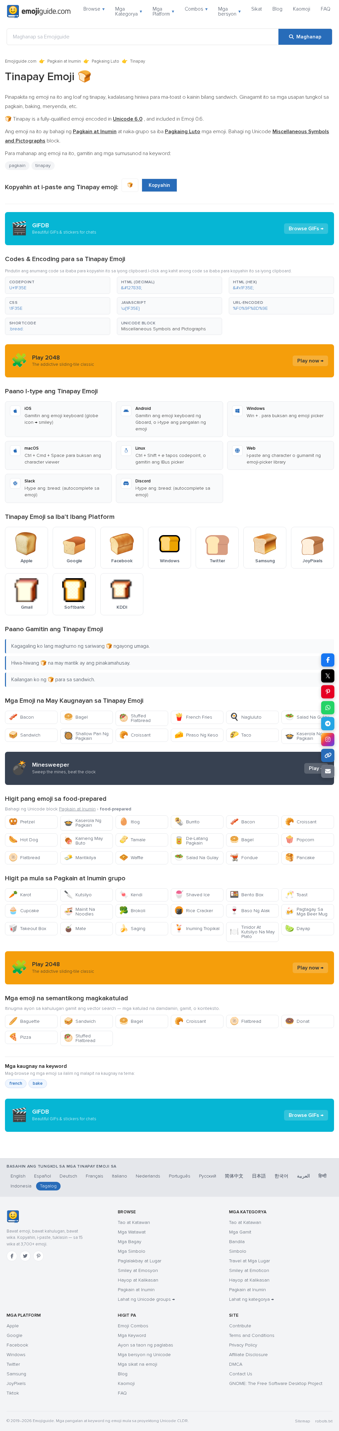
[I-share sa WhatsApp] (327, 707)
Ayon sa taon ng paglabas (145, 1345)
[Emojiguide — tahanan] (13, 1216)
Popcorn (299, 839)
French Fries (193, 717)
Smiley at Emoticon (249, 1270)
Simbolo (237, 1251)
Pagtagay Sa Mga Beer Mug (306, 912)
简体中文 (234, 1176)
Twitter (13, 1364)
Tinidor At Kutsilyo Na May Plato (252, 931)
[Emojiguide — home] (39, 11)
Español (42, 1176)
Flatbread (24, 857)
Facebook (17, 1345)
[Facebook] (12, 1256)
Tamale (132, 839)
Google (15, 1335)
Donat (297, 1021)
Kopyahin (159, 185)
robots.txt (323, 1421)
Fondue (244, 857)
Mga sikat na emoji (137, 1364)
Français (94, 1176)
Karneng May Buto (83, 841)
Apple (13, 1326)
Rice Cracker (193, 910)
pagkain (17, 165)
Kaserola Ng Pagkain (303, 736)
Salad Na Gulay (307, 717)
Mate (75, 928)
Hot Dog (23, 839)
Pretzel (22, 821)
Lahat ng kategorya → (251, 1299)
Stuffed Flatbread (135, 718)
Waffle (131, 857)
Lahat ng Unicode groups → (146, 1299)
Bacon (21, 717)
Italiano (119, 1176)
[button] (57, 285)
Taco (240, 735)
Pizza (20, 1037)
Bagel (76, 717)
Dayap (297, 928)
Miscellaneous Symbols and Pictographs (163, 329)
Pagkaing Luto (105, 61)
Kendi (130, 894)
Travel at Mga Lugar (249, 1261)
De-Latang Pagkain (191, 841)
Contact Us (240, 1374)
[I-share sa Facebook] (327, 660)
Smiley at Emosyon (138, 1270)
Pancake (300, 857)
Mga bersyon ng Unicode (144, 1354)
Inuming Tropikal (196, 928)
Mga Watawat (132, 1232)
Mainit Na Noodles (79, 912)
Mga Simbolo (131, 1251)
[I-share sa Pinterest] (327, 691)
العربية (303, 1176)
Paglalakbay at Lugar (139, 1261)
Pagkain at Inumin (64, 61)
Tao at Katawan (134, 1222)
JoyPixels (16, 1383)
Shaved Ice (192, 894)
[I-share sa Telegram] (327, 723)
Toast (296, 894)
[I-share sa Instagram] (327, 739)
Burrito (187, 821)
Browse (94, 9)
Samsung (16, 1374)
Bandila (237, 1241)
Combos (196, 9)
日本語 (259, 1176)
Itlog (129, 821)
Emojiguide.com (20, 61)
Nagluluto (246, 717)
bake (38, 1083)
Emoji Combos (133, 1326)
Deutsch (68, 1176)
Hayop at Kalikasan (138, 1280)
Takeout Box (27, 928)
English (18, 1176)
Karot (20, 894)
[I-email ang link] (327, 771)
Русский (207, 1176)
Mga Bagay (129, 1241)
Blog (277, 9)
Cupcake (24, 910)
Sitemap (302, 1421)
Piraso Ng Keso (196, 735)
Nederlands (148, 1176)
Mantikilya (80, 857)
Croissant (135, 735)
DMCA (235, 1364)
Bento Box (247, 894)
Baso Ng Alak (250, 910)
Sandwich (24, 735)
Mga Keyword (132, 1335)
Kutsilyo (78, 894)
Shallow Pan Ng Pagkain (86, 736)
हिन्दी (322, 1176)
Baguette (24, 1021)
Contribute (240, 1326)
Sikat (256, 9)
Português (179, 1176)
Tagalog (48, 1186)
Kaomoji (301, 9)
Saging (132, 928)
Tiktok (13, 1393)
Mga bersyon (229, 11)
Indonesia (21, 1186)
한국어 (281, 1176)
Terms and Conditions (251, 1335)
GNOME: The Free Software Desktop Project (275, 1383)
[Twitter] (25, 1256)
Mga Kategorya (128, 11)
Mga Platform (163, 11)
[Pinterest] (38, 1256)
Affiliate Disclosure (248, 1354)
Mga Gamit (240, 1232)
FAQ (325, 9)
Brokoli (132, 910)
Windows (16, 1354)
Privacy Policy (243, 1345)
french (15, 1083)
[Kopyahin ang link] (327, 755)
